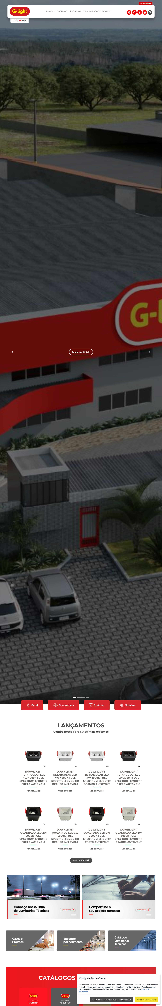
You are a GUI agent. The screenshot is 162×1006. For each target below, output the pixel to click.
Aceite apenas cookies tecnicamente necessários (111, 999)
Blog (86, 11)
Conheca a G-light (81, 352)
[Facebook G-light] (139, 12)
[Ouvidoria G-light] (129, 12)
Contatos (106, 11)
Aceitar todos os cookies (146, 999)
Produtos (50, 11)
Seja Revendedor (145, 3)
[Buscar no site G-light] (150, 12)
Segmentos (62, 11)
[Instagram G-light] (134, 12)
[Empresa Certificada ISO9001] (19, 20)
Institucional (75, 11)
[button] (12, 352)
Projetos (99, 705)
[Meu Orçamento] (145, 12)
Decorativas (66, 705)
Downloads (94, 11)
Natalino (130, 705)
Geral (34, 705)
